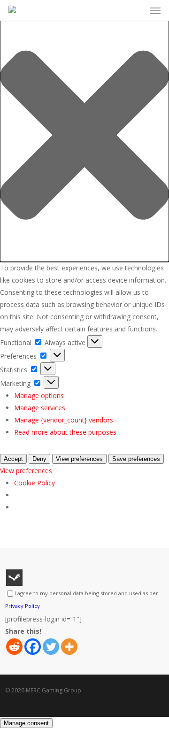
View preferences (79, 458)
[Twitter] (51, 646)
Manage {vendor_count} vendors (63, 419)
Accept (13, 458)
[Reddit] (14, 646)
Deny (39, 458)
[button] (84, 137)
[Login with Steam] (14, 577)
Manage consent (26, 723)
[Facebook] (32, 646)
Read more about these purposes (65, 432)
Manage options (39, 395)
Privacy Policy (22, 605)
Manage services (39, 407)
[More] (69, 646)
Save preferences (136, 458)
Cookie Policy (34, 482)
